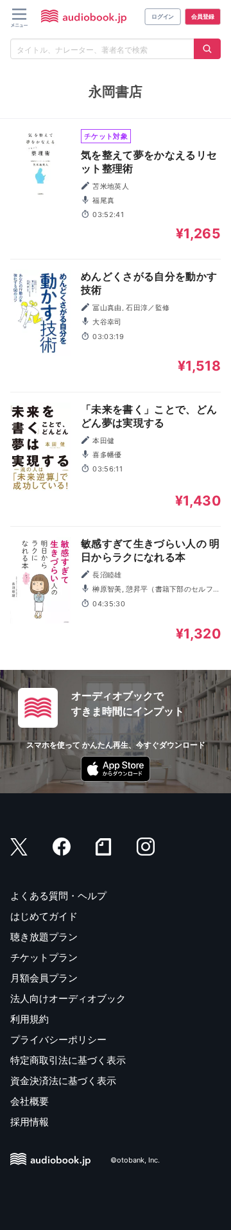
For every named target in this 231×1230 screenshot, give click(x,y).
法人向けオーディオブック (68, 998)
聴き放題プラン (44, 937)
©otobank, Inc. (135, 1159)
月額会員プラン (44, 978)
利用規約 (29, 1019)
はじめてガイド (44, 916)
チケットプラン (44, 957)
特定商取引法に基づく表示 (68, 1060)
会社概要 (29, 1101)
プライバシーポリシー (58, 1039)
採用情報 (29, 1122)
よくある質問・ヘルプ (58, 896)
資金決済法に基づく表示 (63, 1081)
